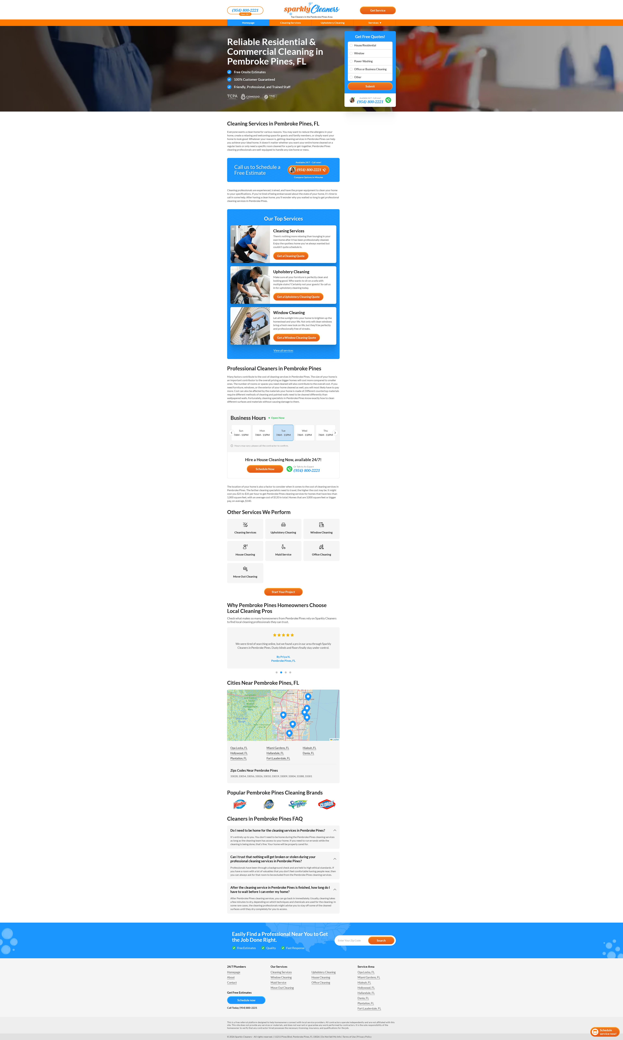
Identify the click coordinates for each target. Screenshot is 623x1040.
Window (359, 53)
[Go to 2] (281, 672)
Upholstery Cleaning (332, 22)
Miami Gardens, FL (278, 748)
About (231, 977)
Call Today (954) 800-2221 (242, 1007)
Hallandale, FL (275, 753)
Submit (370, 86)
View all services (283, 350)
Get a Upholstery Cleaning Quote (298, 297)
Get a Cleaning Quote (291, 256)
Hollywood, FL (239, 753)
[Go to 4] (290, 672)
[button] (293, 724)
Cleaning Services (290, 22)
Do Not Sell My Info (331, 1036)
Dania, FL (308, 753)
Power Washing (363, 61)
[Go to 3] (286, 672)
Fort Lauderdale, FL (278, 758)
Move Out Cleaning (282, 987)
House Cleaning (321, 977)
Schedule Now (265, 469)
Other (357, 77)
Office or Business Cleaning (370, 69)
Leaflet (335, 739)
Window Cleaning (281, 977)
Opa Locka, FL (238, 748)
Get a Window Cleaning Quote (296, 337)
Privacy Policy (364, 1036)
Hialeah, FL (309, 748)
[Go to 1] (277, 672)
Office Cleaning (321, 982)
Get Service (377, 10)
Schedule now (246, 1000)
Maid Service (278, 982)
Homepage (248, 22)
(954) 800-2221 (245, 10)
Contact (232, 982)
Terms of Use (349, 1036)
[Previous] (231, 433)
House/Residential (365, 45)
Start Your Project (283, 592)
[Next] (335, 433)
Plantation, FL (238, 758)
